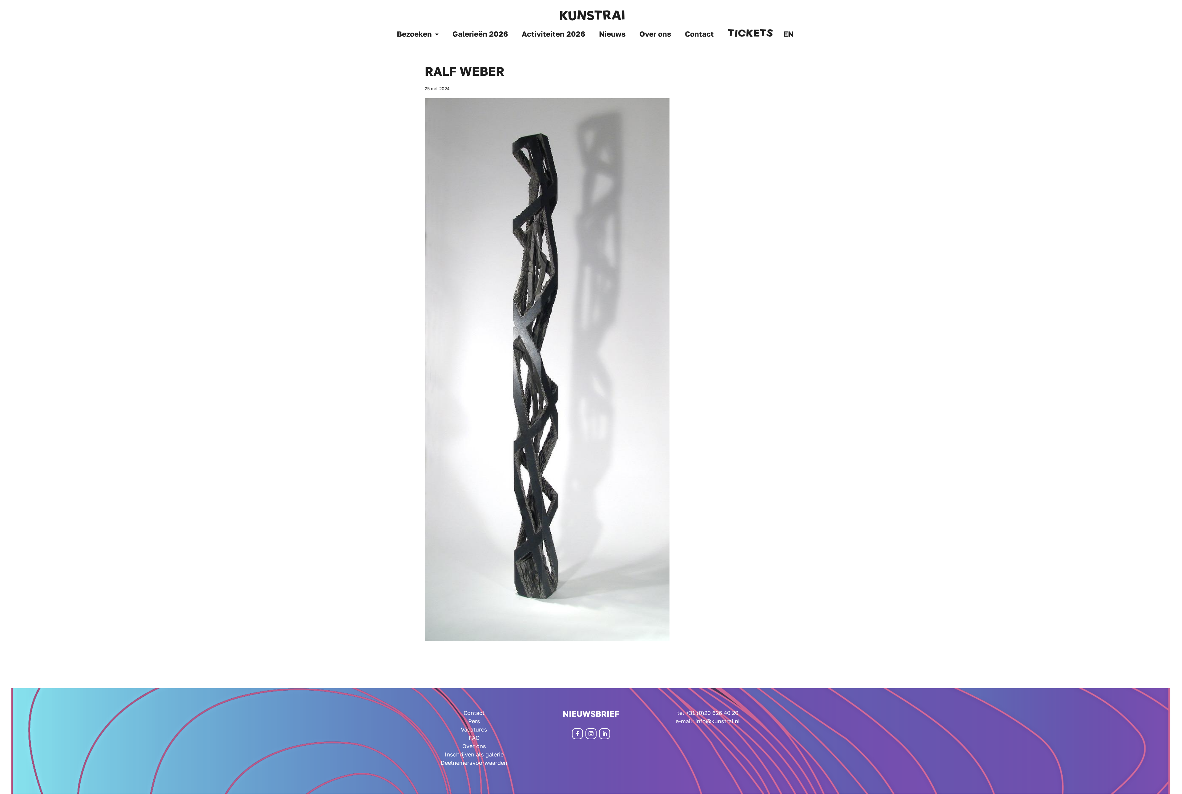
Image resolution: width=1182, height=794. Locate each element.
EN (788, 35)
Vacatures (474, 729)
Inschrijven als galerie (474, 754)
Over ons (655, 35)
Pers (474, 721)
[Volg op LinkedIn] (604, 733)
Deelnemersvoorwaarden (474, 762)
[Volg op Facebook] (577, 733)
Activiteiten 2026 (553, 35)
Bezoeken (414, 35)
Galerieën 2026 (480, 35)
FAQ (474, 737)
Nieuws (612, 35)
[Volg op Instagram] (591, 733)
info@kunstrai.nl (717, 721)
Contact (699, 35)
